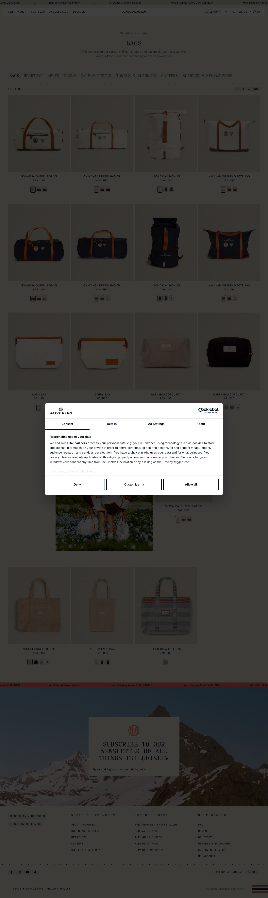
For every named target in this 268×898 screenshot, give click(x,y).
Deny (77, 484)
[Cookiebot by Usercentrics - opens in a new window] (201, 411)
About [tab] (200, 423)
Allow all (191, 484)
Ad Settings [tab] (156, 423)
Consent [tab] (67, 423)
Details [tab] (112, 423)
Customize (131, 484)
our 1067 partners (74, 442)
